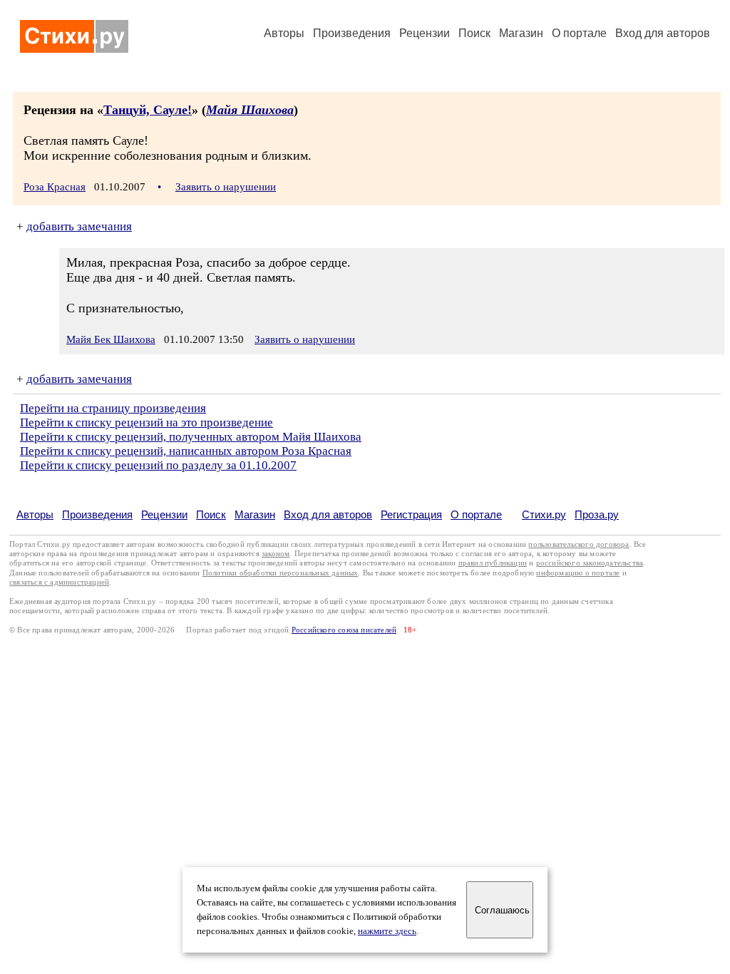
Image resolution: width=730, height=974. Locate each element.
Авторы (284, 33)
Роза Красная (55, 187)
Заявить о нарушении (225, 187)
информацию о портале (578, 573)
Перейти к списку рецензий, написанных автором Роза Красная (185, 451)
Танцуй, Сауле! (147, 110)
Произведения (352, 33)
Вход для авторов (662, 33)
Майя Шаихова (250, 110)
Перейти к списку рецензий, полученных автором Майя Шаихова (190, 437)
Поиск (474, 33)
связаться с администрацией (59, 582)
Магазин (521, 33)
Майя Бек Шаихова (110, 339)
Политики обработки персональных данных (280, 573)
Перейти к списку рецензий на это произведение (146, 422)
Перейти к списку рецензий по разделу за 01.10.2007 (158, 465)
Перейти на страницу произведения (113, 408)
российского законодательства (590, 563)
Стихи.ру (544, 514)
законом (275, 554)
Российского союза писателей (344, 630)
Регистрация (411, 514)
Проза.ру (597, 514)
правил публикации (492, 563)
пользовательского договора (578, 544)
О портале (476, 514)
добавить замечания (79, 226)
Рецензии (424, 33)
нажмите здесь (387, 931)
